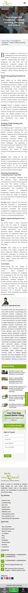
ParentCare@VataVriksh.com (14, 564)
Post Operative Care (8, 516)
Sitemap (4, 544)
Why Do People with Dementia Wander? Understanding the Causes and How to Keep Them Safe (17, 398)
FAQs (3, 538)
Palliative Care (6, 512)
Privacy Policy (6, 542)
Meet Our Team (6, 531)
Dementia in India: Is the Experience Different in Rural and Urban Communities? (17, 372)
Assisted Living (6, 503)
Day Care (4, 505)
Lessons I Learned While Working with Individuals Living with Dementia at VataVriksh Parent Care (16, 380)
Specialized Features (8, 529)
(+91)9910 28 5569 (15, 426)
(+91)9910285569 (10, 555)
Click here (15, 359)
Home (3, 41)
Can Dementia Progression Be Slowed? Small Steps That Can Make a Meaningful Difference (17, 389)
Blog (8, 41)
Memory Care (6, 500)
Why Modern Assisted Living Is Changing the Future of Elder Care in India (17, 405)
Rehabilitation (6, 509)
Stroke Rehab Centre (8, 514)
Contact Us (5, 547)
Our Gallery (5, 533)
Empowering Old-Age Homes (10, 518)
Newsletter (5, 540)
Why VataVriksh (6, 527)
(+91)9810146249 (21, 555)
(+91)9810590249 (10, 556)
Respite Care (6, 507)
